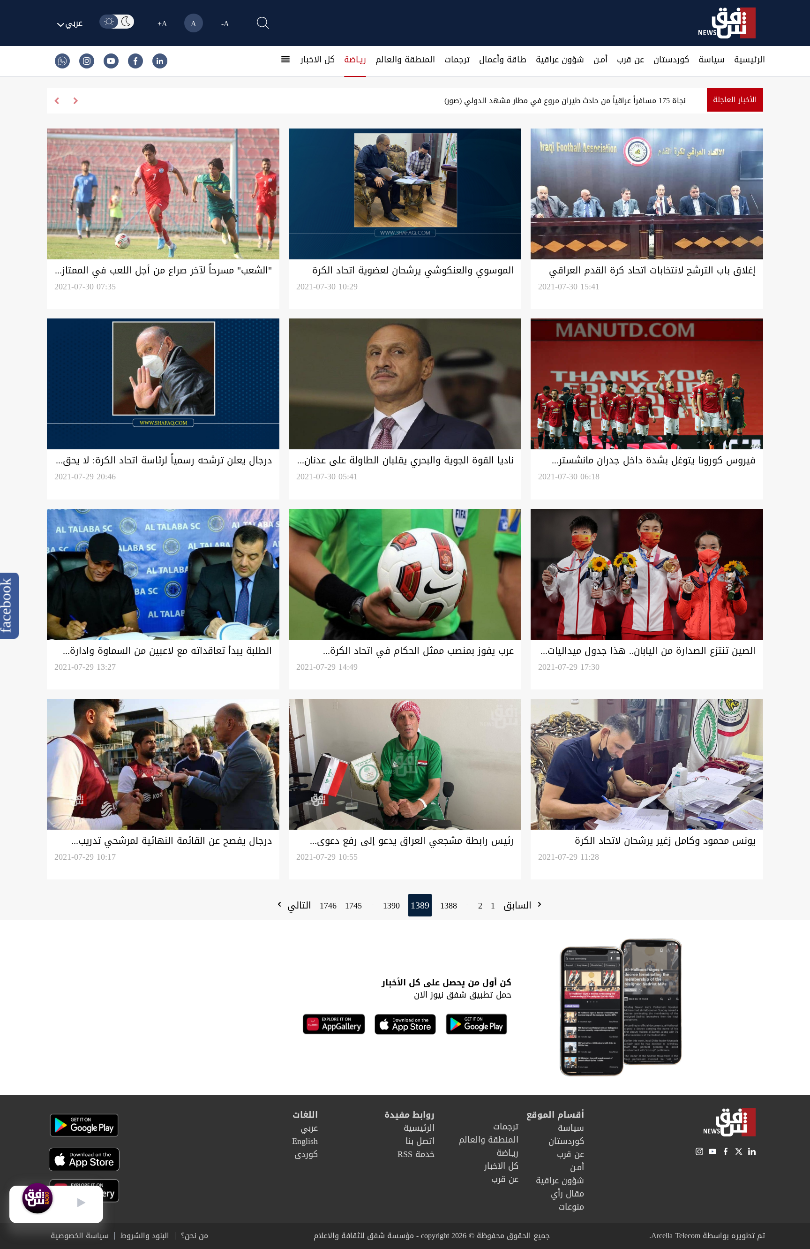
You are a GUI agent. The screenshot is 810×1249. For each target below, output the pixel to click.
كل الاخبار (317, 60)
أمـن (600, 60)
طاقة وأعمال (502, 60)
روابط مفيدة (409, 1115)
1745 (353, 906)
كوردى (306, 1154)
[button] (56, 101)
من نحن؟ (194, 1235)
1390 (391, 906)
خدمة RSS (416, 1154)
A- (225, 23)
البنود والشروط (144, 1235)
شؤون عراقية (560, 60)
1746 (328, 906)
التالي (297, 905)
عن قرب (630, 60)
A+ (162, 23)
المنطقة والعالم (405, 60)
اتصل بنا (420, 1141)
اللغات (305, 1115)
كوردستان (671, 60)
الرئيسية (749, 60)
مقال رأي (567, 1194)
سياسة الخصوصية (80, 1235)
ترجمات (457, 60)
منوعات (571, 1207)
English (305, 1141)
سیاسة (711, 60)
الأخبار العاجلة (735, 99)
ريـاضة (355, 60)
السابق (519, 905)
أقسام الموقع (555, 1115)
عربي (309, 1128)
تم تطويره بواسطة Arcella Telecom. (707, 1235)
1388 (448, 906)
